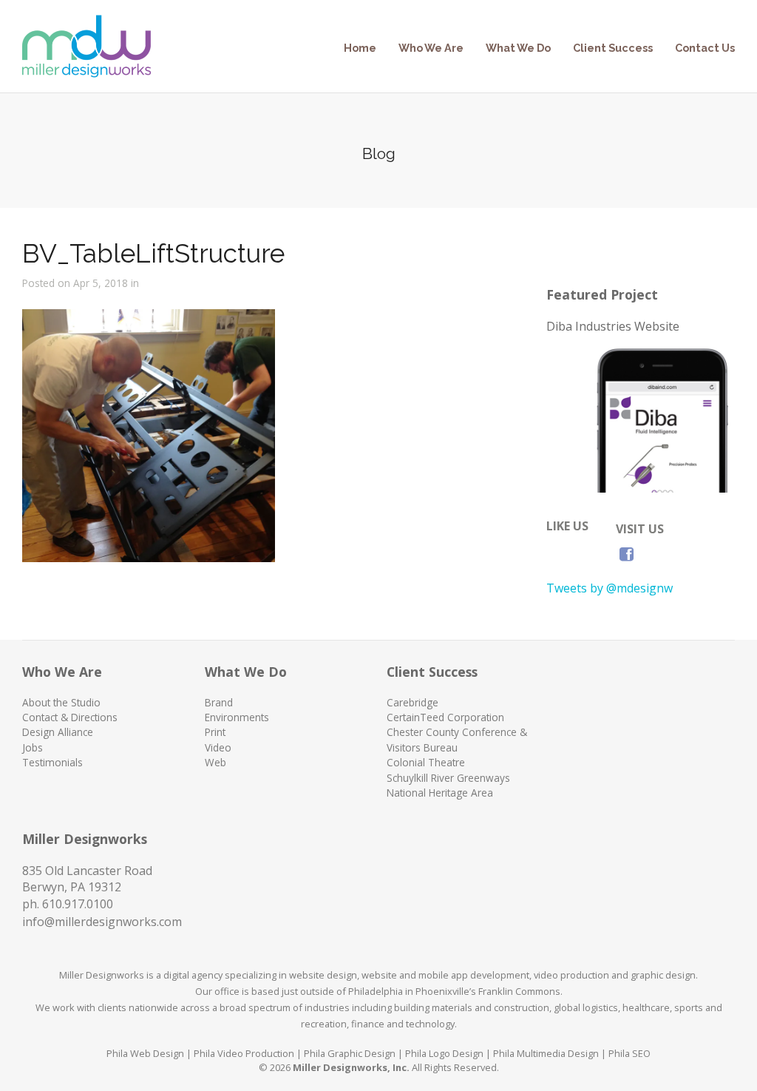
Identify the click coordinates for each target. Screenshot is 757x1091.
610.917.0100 (77, 904)
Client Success (613, 47)
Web (215, 762)
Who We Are (431, 47)
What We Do (518, 47)
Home (360, 47)
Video (218, 747)
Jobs (32, 747)
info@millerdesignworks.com (102, 921)
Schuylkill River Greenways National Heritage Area (448, 785)
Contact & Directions (70, 717)
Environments (237, 717)
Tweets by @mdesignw (609, 588)
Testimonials (52, 762)
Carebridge (412, 702)
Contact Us (705, 47)
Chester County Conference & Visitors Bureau (457, 739)
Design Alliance (57, 732)
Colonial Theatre (426, 762)
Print (215, 732)
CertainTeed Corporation (445, 717)
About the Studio (61, 702)
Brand (219, 702)
